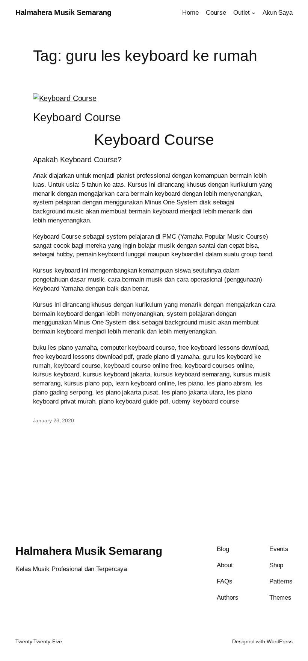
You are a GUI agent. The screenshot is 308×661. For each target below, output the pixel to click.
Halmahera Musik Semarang (63, 12)
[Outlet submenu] (253, 13)
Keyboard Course (77, 117)
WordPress (280, 641)
